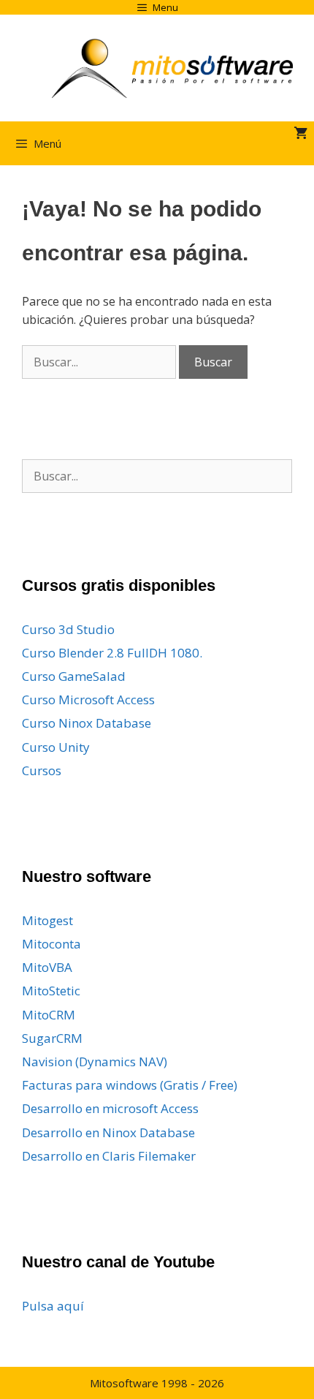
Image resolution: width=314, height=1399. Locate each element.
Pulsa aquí (53, 1305)
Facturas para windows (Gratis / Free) (129, 1084)
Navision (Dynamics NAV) (94, 1061)
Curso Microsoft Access (88, 699)
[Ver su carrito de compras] (300, 133)
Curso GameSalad (74, 676)
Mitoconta (51, 943)
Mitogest (47, 920)
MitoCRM (48, 1014)
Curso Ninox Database (86, 722)
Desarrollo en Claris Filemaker (109, 1155)
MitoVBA (47, 967)
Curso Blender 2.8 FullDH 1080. (112, 652)
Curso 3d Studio (68, 629)
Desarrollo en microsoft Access (110, 1108)
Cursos (41, 770)
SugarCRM (52, 1038)
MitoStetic (51, 990)
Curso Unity (56, 747)
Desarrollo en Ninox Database (108, 1132)
